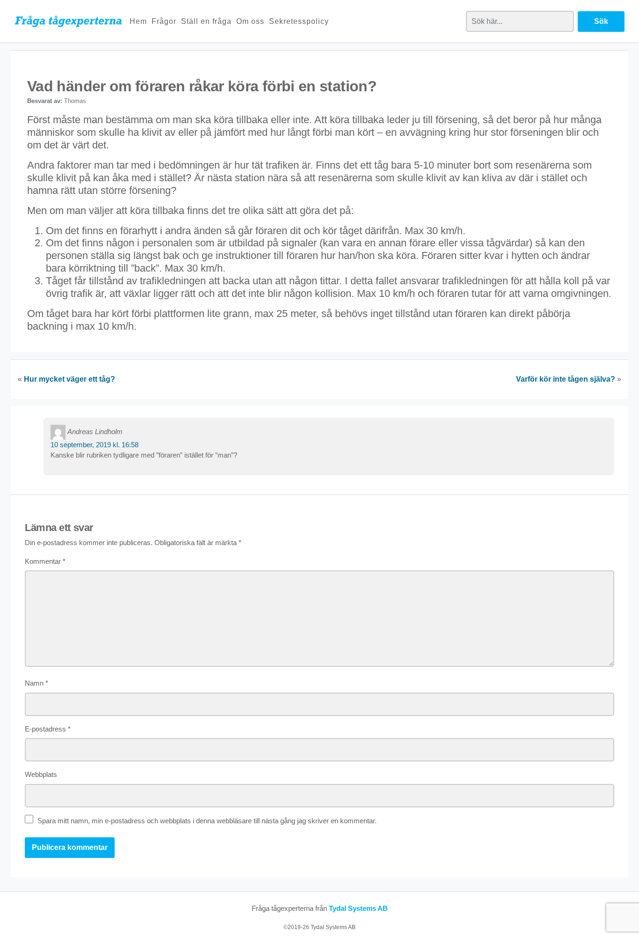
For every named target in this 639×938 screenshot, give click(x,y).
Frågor (164, 21)
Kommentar (45, 561)
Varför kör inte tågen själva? (565, 379)
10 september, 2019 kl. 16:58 (94, 445)
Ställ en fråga (206, 21)
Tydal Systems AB (358, 908)
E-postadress (48, 729)
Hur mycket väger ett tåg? (69, 379)
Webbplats (41, 774)
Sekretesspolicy (299, 21)
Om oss (250, 21)
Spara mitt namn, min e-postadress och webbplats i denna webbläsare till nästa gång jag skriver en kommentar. (207, 821)
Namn (36, 683)
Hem (138, 21)
